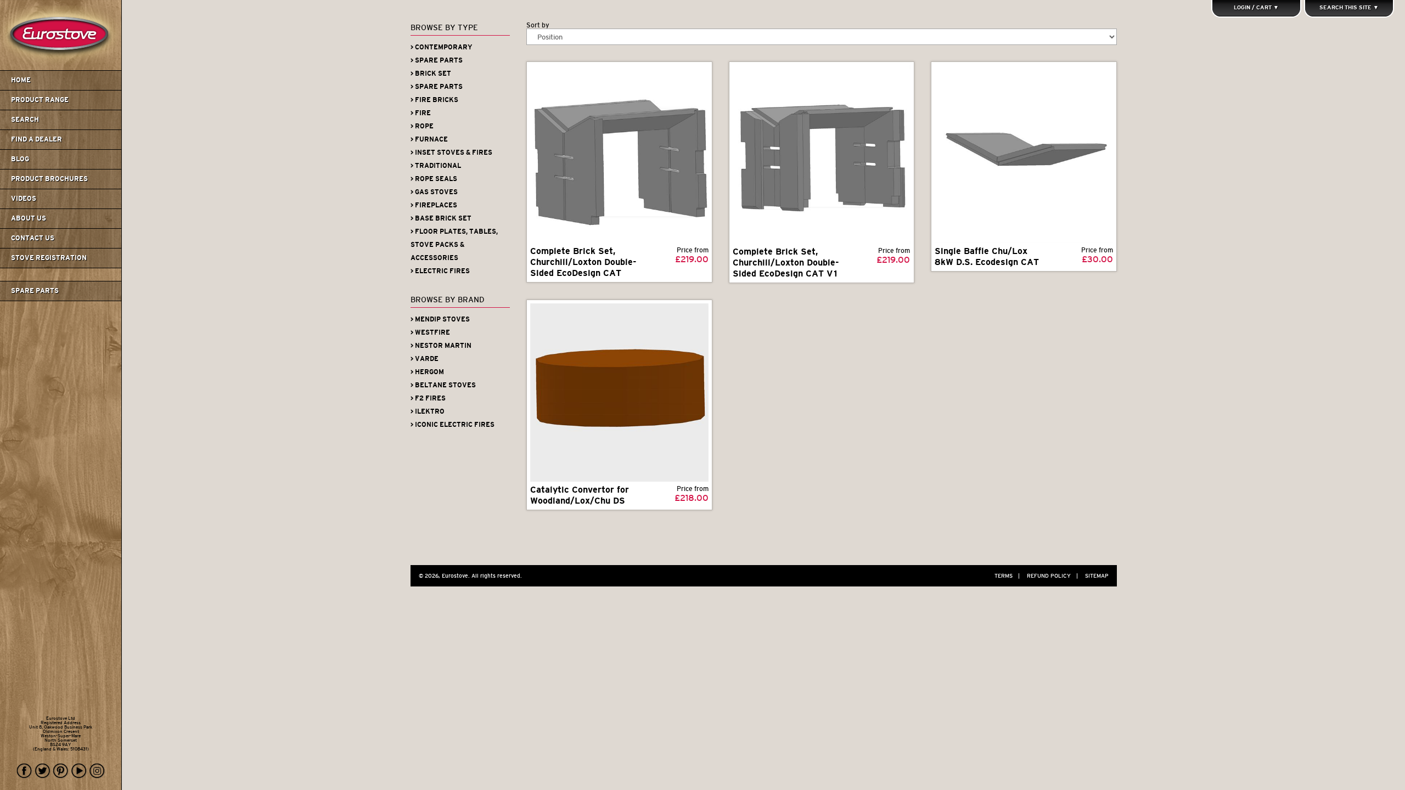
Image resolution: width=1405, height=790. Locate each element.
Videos (23, 198)
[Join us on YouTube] (79, 771)
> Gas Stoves (434, 192)
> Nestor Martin (441, 345)
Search (25, 119)
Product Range (40, 100)
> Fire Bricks (434, 100)
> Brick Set (431, 73)
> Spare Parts (437, 60)
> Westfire (430, 332)
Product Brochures (49, 179)
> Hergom (427, 372)
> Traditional (436, 166)
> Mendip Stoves (440, 319)
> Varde (425, 359)
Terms (1007, 576)
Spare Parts (35, 291)
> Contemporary (442, 47)
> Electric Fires (440, 271)
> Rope (422, 126)
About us (28, 218)
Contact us (32, 238)
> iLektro (428, 411)
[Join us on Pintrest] (61, 771)
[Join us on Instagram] (97, 771)
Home (21, 80)
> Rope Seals (434, 179)
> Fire (421, 113)
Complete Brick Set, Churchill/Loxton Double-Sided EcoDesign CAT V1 (786, 262)
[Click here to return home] (62, 68)
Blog (20, 159)
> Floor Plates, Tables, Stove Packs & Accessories (454, 245)
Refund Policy (1052, 576)
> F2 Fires (428, 398)
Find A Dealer (36, 139)
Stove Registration (49, 258)
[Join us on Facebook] (24, 771)
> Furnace (429, 139)
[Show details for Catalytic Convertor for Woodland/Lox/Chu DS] (619, 392)
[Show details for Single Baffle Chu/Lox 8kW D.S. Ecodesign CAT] (1024, 154)
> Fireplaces (434, 205)
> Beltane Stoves (443, 385)
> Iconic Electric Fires (452, 424)
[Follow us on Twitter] (43, 771)
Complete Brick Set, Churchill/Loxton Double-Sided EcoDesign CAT (583, 262)
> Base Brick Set (441, 218)
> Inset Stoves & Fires (451, 152)
